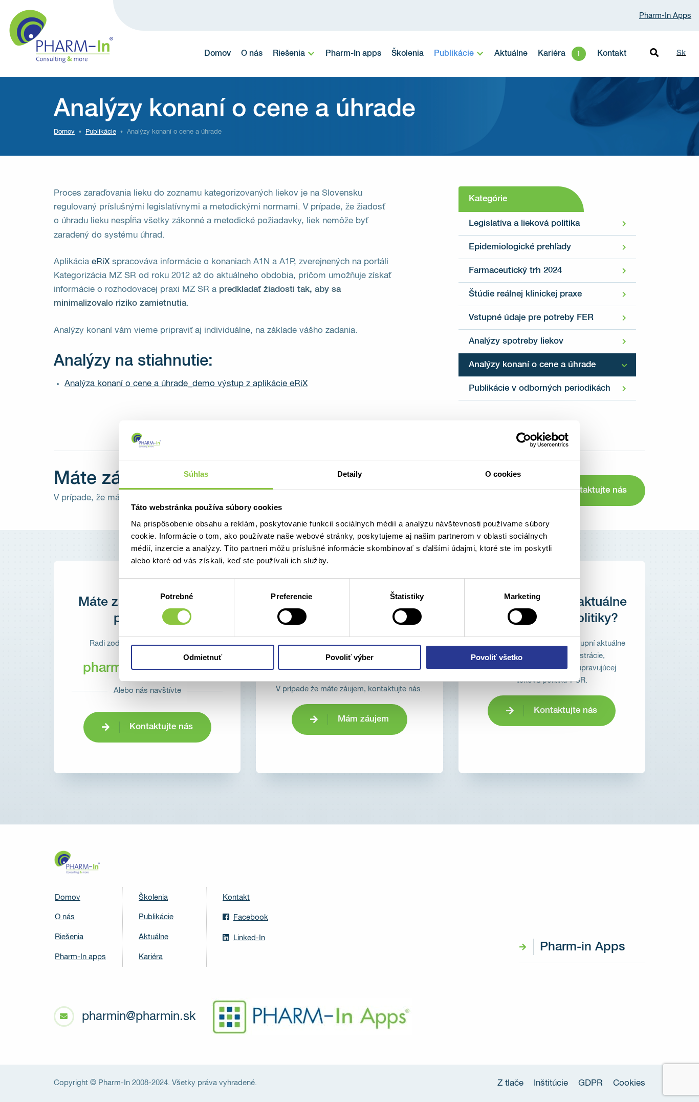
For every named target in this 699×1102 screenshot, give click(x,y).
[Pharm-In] (77, 862)
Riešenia (289, 54)
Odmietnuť (202, 657)
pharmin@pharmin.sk (138, 1016)
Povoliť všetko (496, 657)
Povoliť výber (349, 657)
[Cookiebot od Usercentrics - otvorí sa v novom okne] (524, 440)
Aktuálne (511, 54)
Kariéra (551, 54)
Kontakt (611, 54)
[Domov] (60, 36)
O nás (252, 54)
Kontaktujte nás (595, 490)
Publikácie (454, 54)
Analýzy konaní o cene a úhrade (532, 365)
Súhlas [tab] (196, 474)
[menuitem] (217, 54)
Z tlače (510, 1083)
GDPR (590, 1083)
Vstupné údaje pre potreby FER (531, 317)
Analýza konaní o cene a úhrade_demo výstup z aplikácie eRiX (186, 383)
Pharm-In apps (353, 54)
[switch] (292, 616)
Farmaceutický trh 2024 (515, 270)
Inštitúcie (551, 1083)
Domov (217, 54)
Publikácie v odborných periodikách (539, 388)
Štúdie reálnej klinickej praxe (525, 294)
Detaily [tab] (349, 474)
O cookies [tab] (503, 474)
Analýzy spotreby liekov (516, 341)
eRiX (101, 262)
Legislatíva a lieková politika (524, 223)
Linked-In (249, 938)
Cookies (629, 1083)
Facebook (250, 917)
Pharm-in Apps (582, 947)
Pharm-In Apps (665, 15)
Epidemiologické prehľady (520, 247)
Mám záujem (363, 719)
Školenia (407, 54)
